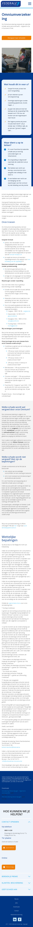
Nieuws (17, 899)
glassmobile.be (12, 316)
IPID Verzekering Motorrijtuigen (11, 797)
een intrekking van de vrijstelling (17, 260)
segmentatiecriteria (15, 603)
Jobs (16, 903)
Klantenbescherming (16, 914)
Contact (16, 911)
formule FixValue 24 (15, 254)
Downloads (16, 907)
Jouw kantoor (10, 848)
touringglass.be (12, 326)
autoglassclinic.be (13, 321)
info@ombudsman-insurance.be (12, 761)
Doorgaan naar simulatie (16, 38)
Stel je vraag (10, 867)
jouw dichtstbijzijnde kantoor (14, 527)
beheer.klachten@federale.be (11, 747)
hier (15, 526)
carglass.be (26, 311)
